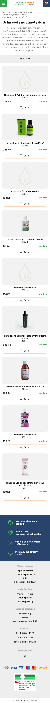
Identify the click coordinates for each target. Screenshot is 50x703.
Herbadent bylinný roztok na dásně (25, 144)
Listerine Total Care (25, 289)
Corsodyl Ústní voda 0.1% (25, 192)
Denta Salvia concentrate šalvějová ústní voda (25, 485)
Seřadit (26, 59)
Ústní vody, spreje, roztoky (14, 15)
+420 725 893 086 (25, 638)
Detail (26, 107)
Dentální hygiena (26, 12)
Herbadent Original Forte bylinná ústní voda (25, 338)
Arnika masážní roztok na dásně (25, 241)
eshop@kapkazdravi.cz (25, 642)
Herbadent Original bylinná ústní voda (25, 96)
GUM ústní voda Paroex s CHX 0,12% (25, 388)
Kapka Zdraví (11, 12)
